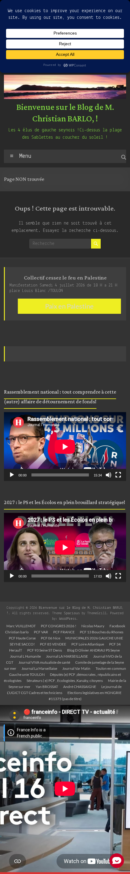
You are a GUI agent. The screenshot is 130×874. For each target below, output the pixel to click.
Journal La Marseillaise (39, 668)
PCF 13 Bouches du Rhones (101, 632)
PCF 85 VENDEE (53, 644)
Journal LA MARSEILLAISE (67, 656)
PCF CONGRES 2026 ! (58, 626)
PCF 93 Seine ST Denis (44, 650)
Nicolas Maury (92, 626)
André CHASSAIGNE (79, 686)
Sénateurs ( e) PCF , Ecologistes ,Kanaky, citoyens (65, 680)
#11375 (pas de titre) (65, 698)
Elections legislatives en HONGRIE (94, 692)
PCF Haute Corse (22, 638)
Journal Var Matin (76, 668)
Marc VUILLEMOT (21, 626)
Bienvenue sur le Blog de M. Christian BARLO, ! (65, 113)
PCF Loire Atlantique (87, 644)
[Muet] (109, 475)
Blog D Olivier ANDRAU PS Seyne (93, 650)
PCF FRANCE (64, 632)
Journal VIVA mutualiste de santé (44, 662)
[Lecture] (12, 475)
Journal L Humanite (25, 656)
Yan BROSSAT (47, 686)
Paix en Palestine (69, 306)
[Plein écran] (118, 475)
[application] (65, 446)
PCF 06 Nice (50, 638)
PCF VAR (41, 632)
